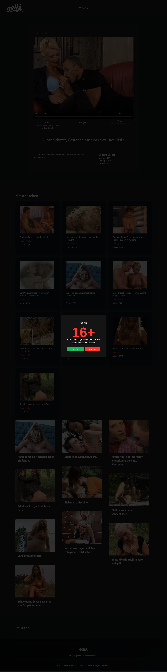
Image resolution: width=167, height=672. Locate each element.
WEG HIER (92, 349)
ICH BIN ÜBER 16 (76, 349)
